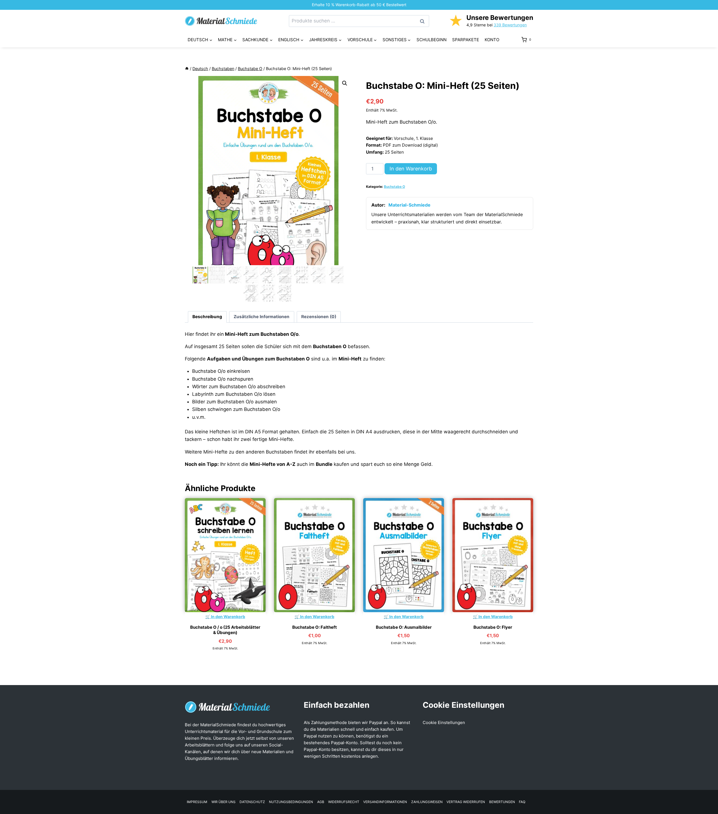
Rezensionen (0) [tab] (318, 316)
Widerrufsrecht (343, 802)
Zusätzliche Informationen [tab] (261, 316)
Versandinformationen (385, 802)
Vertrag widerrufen (466, 802)
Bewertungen (502, 802)
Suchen (423, 21)
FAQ (522, 802)
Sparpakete (465, 39)
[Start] (187, 68)
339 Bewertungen (510, 24)
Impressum (197, 802)
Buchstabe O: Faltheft (314, 627)
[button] (345, 83)
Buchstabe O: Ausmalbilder (404, 627)
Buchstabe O (394, 186)
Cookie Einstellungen (444, 722)
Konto (492, 39)
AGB (320, 802)
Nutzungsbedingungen (291, 802)
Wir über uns (223, 802)
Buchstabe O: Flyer (492, 627)
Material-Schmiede (409, 205)
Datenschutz (252, 802)
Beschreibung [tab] (207, 316)
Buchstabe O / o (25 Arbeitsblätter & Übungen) (225, 630)
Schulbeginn (431, 39)
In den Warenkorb (411, 169)
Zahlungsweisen (427, 802)
